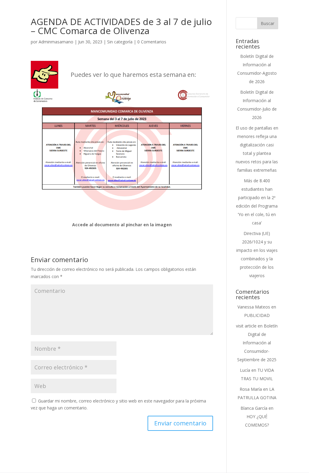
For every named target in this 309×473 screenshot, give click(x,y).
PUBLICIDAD (257, 315)
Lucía (245, 370)
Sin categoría (119, 42)
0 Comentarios (151, 42)
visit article (246, 326)
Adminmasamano (56, 42)
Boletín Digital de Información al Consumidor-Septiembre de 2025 (257, 342)
